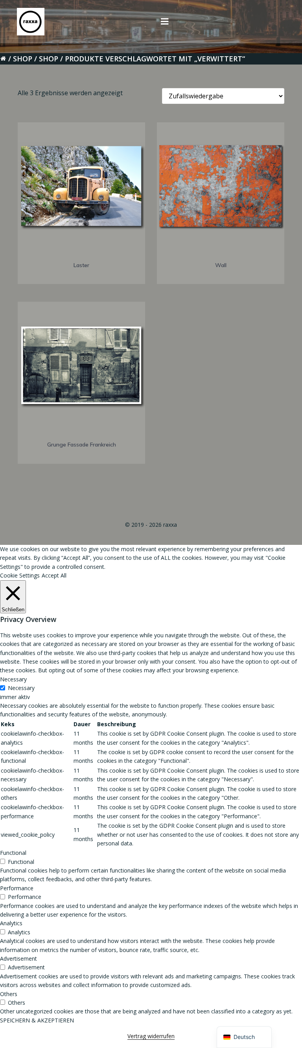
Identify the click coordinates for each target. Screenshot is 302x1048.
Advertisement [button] (18, 958)
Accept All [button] (54, 575)
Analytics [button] (11, 923)
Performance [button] (16, 888)
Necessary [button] (13, 679)
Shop (22, 58)
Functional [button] (13, 852)
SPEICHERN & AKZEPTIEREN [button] (37, 1020)
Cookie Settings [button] (20, 575)
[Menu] (164, 21)
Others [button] (8, 994)
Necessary (21, 688)
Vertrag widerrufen (151, 1036)
